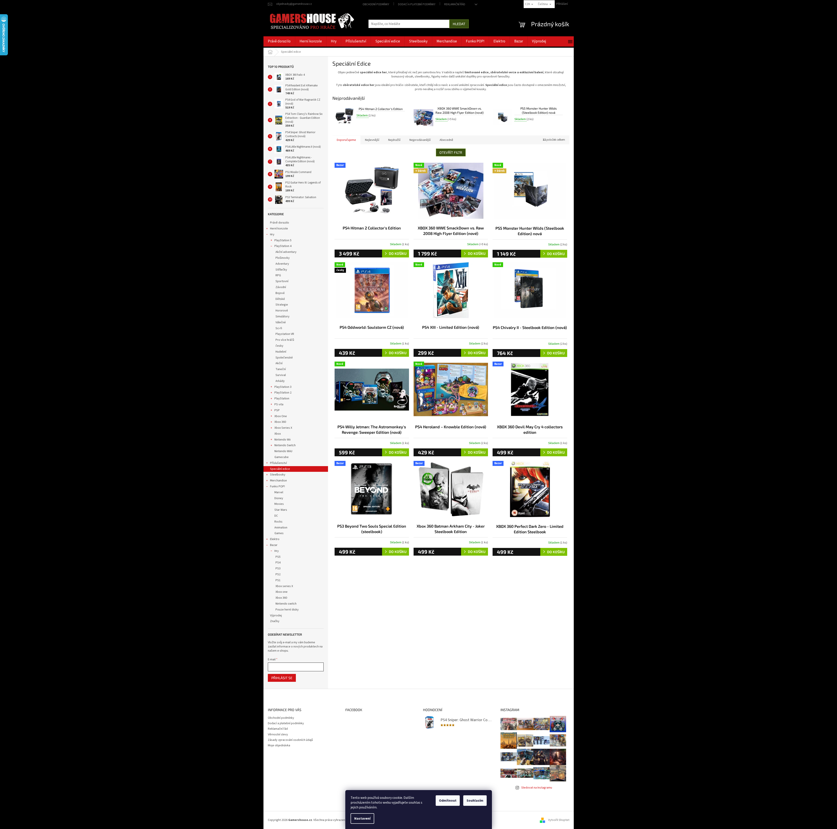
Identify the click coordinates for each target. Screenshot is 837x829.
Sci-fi (278, 328)
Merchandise (278, 480)
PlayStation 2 (282, 392)
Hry (272, 234)
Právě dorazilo (279, 222)
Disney (278, 498)
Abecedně (446, 140)
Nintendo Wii (282, 439)
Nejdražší (394, 140)
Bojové (280, 293)
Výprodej (276, 615)
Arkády (280, 381)
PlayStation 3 (282, 387)
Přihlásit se (281, 678)
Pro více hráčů (284, 340)
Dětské (280, 299)
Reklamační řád (454, 4)
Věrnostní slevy (278, 734)
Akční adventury (286, 252)
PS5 (278, 557)
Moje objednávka (279, 745)
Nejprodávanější (420, 140)
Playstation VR (284, 334)
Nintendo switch (286, 604)
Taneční (280, 369)
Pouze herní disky (287, 609)
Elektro (274, 539)
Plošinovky (282, 258)
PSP (277, 410)
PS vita (278, 404)
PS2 (278, 574)
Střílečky (281, 270)
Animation (280, 527)
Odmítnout (447, 800)
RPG (278, 275)
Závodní (280, 287)
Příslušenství (278, 463)
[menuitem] (279, 41)
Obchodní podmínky (376, 4)
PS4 (278, 562)
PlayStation (281, 398)
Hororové (281, 310)
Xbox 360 (280, 422)
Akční (279, 363)
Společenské (284, 357)
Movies (279, 504)
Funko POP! (277, 486)
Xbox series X (284, 586)
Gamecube (281, 457)
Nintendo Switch (285, 445)
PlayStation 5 (282, 240)
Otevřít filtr (450, 152)
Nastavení (362, 818)
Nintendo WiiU (283, 451)
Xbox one (281, 592)
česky (279, 346)
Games (279, 533)
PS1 (278, 580)
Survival (280, 375)
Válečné (280, 322)
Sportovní (281, 281)
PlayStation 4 (282, 246)
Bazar (273, 545)
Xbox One (280, 416)
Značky (274, 621)
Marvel (278, 492)
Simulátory (282, 316)
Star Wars (280, 510)
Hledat (459, 24)
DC (276, 516)
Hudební (280, 352)
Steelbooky (277, 474)
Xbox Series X (283, 428)
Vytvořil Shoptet (558, 820)
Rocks (278, 521)
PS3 (278, 568)
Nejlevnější (372, 140)
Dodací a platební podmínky (416, 4)
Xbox (277, 434)
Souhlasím (475, 800)
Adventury (282, 264)
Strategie (281, 305)
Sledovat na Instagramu (536, 787)
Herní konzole (279, 228)
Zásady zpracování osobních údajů (290, 740)
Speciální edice (280, 469)
